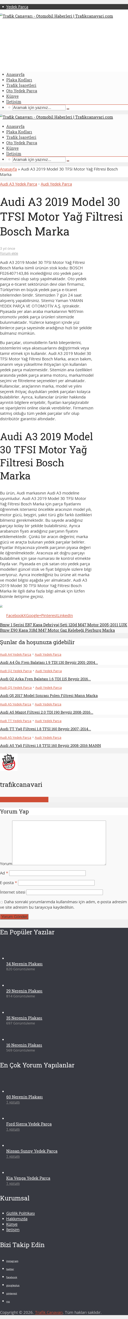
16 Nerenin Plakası (24, 1261)
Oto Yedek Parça (21, 90)
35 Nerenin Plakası (24, 1234)
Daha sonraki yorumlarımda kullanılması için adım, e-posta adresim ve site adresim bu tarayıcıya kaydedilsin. (63, 904)
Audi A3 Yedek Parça (18, 184)
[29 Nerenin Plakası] (17, 1202)
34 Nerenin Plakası (24, 1180)
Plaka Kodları (19, 79)
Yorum (6, 863)
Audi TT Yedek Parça (15, 721)
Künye (12, 96)
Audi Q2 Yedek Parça (16, 671)
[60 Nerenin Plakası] (17, 1308)
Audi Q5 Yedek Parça (16, 687)
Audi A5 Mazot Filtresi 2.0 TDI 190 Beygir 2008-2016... (46, 712)
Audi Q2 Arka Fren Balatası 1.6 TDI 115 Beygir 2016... (45, 678)
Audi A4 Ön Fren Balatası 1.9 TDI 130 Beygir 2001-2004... (49, 662)
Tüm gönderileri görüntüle (24, 799)
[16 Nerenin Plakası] (17, 1256)
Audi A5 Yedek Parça (15, 704)
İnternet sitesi (12, 892)
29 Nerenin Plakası (24, 1207)
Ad (4, 873)
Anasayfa (15, 74)
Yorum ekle (9, 253)
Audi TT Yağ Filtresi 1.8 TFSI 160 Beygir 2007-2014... (45, 728)
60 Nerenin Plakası (24, 1313)
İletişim (13, 101)
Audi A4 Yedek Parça (15, 654)
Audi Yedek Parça (56, 184)
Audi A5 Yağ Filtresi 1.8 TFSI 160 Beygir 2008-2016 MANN (50, 745)
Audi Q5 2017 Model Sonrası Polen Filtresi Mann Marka (49, 695)
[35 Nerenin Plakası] (17, 1229)
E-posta (8, 882)
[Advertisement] (64, 45)
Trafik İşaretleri (21, 85)
